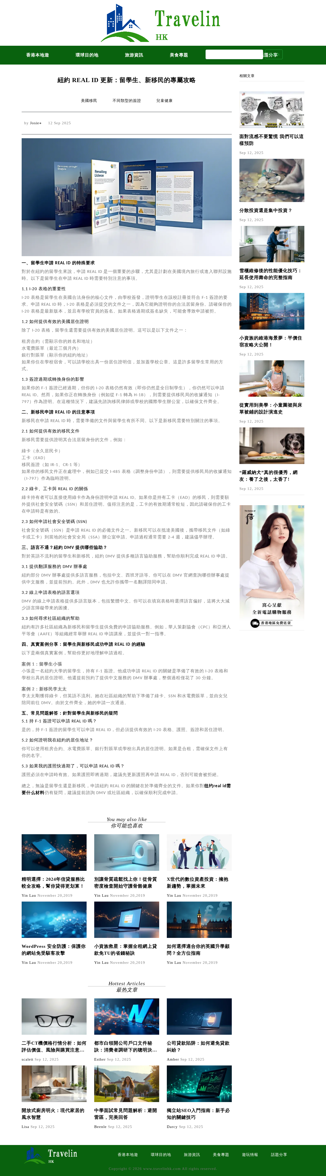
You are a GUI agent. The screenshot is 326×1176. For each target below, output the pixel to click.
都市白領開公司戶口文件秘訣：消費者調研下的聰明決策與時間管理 (125, 1047)
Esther (100, 1059)
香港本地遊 (37, 55)
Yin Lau (29, 895)
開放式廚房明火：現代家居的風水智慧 (53, 1114)
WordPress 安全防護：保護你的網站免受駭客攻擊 (54, 950)
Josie (34, 123)
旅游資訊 (134, 55)
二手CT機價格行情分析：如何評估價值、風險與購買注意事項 (54, 1047)
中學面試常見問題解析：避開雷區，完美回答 (125, 1114)
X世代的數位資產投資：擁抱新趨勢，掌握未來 (197, 883)
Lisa (25, 1127)
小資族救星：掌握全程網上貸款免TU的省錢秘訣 (125, 950)
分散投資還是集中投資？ (266, 210)
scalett (27, 1059)
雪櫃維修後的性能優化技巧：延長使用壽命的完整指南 (270, 274)
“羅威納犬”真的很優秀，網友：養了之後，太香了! (268, 476)
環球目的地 (87, 55)
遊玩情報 (250, 1155)
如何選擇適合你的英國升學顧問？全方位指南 (198, 950)
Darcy (172, 1127)
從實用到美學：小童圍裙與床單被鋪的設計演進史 (270, 408)
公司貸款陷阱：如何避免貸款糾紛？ (198, 1047)
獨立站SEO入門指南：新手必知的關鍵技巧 (198, 1114)
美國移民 (89, 101)
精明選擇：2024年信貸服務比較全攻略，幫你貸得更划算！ (53, 883)
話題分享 (279, 1155)
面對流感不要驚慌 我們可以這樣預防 (271, 140)
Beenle (100, 1127)
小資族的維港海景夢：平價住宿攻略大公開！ (270, 341)
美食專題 (179, 55)
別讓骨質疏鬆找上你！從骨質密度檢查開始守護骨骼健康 (125, 883)
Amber (173, 1059)
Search (273, 54)
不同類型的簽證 (127, 101)
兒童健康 (164, 101)
